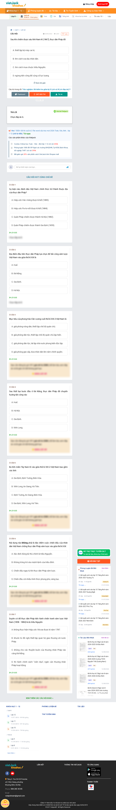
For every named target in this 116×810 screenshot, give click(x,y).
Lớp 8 (17, 30)
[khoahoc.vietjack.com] (16, 4)
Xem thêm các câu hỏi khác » (39, 698)
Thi (40, 94)
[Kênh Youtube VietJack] (12, 773)
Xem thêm (10, 753)
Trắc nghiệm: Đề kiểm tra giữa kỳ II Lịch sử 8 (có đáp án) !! (46, 89)
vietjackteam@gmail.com (15, 796)
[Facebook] (7, 773)
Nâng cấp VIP (40, 374)
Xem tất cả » (105, 638)
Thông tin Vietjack (73, 765)
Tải (60, 94)
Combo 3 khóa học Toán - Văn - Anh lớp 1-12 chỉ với (36, 144)
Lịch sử (23, 30)
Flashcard (21, 94)
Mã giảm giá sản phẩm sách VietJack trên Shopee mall (36, 154)
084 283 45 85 (16, 789)
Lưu (66, 34)
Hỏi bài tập (94, 561)
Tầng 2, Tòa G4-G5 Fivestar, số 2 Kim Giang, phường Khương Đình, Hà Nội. (16, 782)
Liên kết (41, 765)
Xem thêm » (105, 569)
